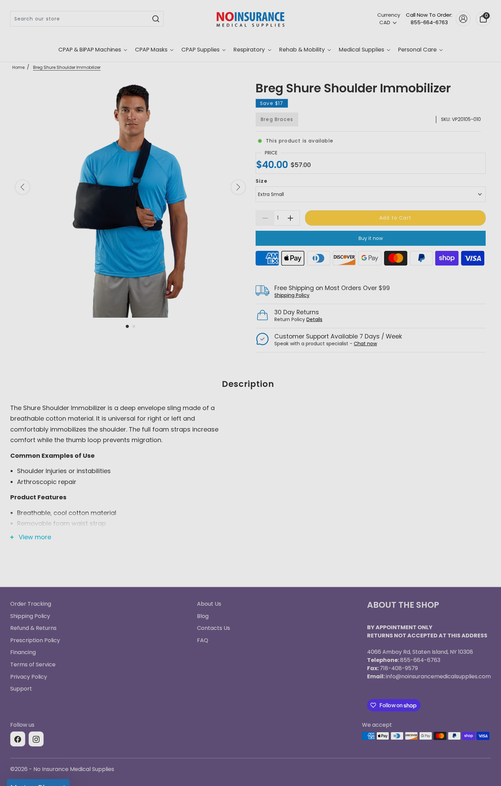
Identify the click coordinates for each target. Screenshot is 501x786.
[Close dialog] (318, 293)
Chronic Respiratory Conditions (250, 450)
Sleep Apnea (250, 400)
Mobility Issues (251, 425)
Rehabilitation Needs (250, 475)
